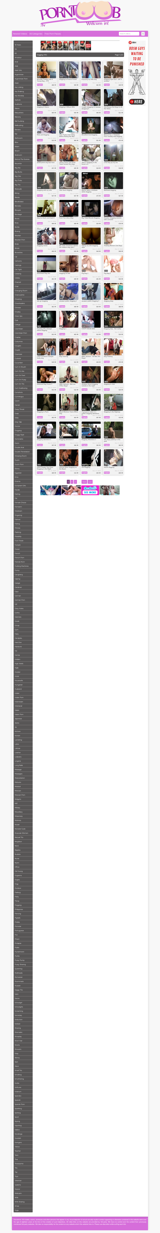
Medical (18, 786)
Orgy (17, 884)
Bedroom (18, 155)
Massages (18, 774)
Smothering (19, 1079)
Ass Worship (19, 96)
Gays (16, 592)
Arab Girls (18, 70)
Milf (16, 803)
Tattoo (17, 1147)
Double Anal (19, 447)
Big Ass (17, 168)
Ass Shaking (19, 91)
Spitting (18, 1113)
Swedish (18, 1138)
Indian (17, 693)
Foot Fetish (19, 541)
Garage (17, 583)
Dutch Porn (19, 464)
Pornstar (18, 926)
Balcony (18, 117)
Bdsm (17, 147)
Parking (18, 892)
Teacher (18, 1151)
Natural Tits (19, 837)
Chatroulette (19, 295)
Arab (16, 66)
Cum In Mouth (20, 367)
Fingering (18, 515)
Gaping (17, 579)
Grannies (18, 617)
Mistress (18, 820)
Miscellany (19, 812)
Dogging (18, 431)
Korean (17, 736)
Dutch (17, 460)
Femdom (18, 507)
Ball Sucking (19, 121)
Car (16, 257)
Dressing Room (21, 456)
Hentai (17, 655)
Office (17, 867)
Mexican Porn (20, 795)
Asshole (18, 100)
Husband (18, 689)
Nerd (17, 846)
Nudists (17, 854)
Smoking (18, 1075)
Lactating (18, 740)
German (18, 596)
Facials (17, 490)
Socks (17, 1083)
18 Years (18, 45)
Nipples (17, 850)
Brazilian (18, 236)
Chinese (18, 308)
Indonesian (19, 702)
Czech (17, 401)
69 (16, 53)
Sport (17, 1117)
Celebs (17, 278)
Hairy (17, 634)
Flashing (18, 532)
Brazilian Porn (20, 240)
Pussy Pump (19, 960)
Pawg (17, 901)
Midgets (18, 799)
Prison (17, 939)
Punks (17, 956)
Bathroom (19, 138)
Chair (17, 286)
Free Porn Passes (53, 34)
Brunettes (18, 253)
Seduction (18, 1020)
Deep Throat (19, 409)
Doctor (17, 426)
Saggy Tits (19, 990)
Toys (16, 1176)
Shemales (18, 1032)
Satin (17, 994)
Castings (18, 265)
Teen (16, 1155)
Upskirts (18, 1185)
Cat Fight (18, 269)
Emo (16, 477)
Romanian (19, 977)
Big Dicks (18, 180)
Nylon (17, 863)
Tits (16, 1168)
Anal (16, 62)
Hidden (17, 659)
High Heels (19, 664)
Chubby (18, 312)
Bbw (16, 142)
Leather (18, 753)
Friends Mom (20, 562)
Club (16, 320)
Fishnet (17, 519)
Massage (18, 770)
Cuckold (18, 358)
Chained (18, 282)
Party (17, 897)
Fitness (17, 528)
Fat (16, 498)
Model (17, 825)
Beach (17, 151)
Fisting (17, 524)
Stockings (18, 1134)
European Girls (20, 486)
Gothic (17, 613)
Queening (18, 969)
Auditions (18, 104)
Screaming (19, 1011)
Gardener (18, 587)
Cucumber (19, 363)
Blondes (18, 206)
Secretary (18, 1015)
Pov (16, 935)
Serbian (17, 1024)
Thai (16, 1159)
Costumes (19, 342)
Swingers (18, 1142)
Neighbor (18, 842)
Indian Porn (19, 697)
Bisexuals (18, 189)
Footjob (18, 545)
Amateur (18, 58)
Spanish (18, 1100)
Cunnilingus (19, 397)
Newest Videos (20, 34)
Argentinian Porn (21, 79)
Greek (17, 621)
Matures (18, 782)
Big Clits (18, 176)
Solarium (18, 1092)
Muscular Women (21, 833)
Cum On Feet (20, 375)
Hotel (17, 676)
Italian (17, 710)
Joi (16, 727)
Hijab (17, 668)
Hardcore (18, 647)
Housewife (19, 681)
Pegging (18, 905)
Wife (16, 1198)
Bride (17, 244)
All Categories (35, 34)
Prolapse (18, 943)
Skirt (16, 1062)
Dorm (17, 443)
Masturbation (20, 778)
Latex (17, 744)
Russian (18, 986)
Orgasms (18, 875)
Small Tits (18, 1070)
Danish (17, 405)
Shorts (17, 1045)
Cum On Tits (19, 384)
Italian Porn (19, 714)
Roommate (19, 981)
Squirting (18, 1126)
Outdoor (18, 888)
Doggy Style (19, 435)
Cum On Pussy (20, 380)
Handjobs (18, 638)
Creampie (18, 354)
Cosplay (18, 337)
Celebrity (18, 274)
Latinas (17, 748)
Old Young (19, 871)
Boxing (17, 231)
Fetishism (18, 511)
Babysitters (19, 113)
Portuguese (19, 931)
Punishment (19, 952)
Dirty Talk (18, 422)
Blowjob (18, 210)
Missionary (19, 816)
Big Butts (18, 172)
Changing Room (21, 291)
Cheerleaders (20, 303)
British (17, 248)
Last (90, 482)
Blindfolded (19, 202)
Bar (16, 134)
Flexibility (18, 536)
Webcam (18, 1193)
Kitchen (18, 731)
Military (17, 808)
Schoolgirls (19, 1007)
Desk (17, 414)
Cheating (18, 299)
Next (84, 482)
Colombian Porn (21, 333)
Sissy (16, 1053)
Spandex (18, 1096)
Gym (16, 630)
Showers (18, 1049)
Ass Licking (19, 87)
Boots (17, 219)
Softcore (18, 1087)
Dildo (17, 418)
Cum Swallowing (21, 388)
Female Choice (20, 503)
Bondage (18, 214)
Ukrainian (18, 1181)
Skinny (17, 1058)
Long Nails (19, 765)
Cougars (18, 346)
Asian (17, 83)
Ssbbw (17, 1130)
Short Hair (18, 1041)
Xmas (17, 1206)
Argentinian (19, 75)
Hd (16, 651)
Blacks (17, 197)
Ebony (17, 469)
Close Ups (18, 316)
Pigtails (17, 918)
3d (16, 49)
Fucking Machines (22, 566)
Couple (17, 350)
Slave (17, 1066)
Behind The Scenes (22, 159)
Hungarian (19, 685)
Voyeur (17, 1189)
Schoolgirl (18, 1003)
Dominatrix (19, 439)
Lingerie (18, 761)
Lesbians (18, 757)
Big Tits (17, 185)
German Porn (20, 600)
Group (17, 625)
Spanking (18, 1109)
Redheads (18, 973)
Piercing (18, 914)
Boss (16, 223)
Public (17, 948)
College (17, 325)
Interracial (18, 706)
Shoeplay (18, 1037)
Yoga (17, 1210)
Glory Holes (19, 608)
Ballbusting (19, 125)
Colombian (19, 329)
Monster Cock (20, 829)
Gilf (16, 604)
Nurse (17, 859)
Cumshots (19, 392)
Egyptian (18, 473)
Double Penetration (22, 452)
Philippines (19, 909)
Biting (17, 193)
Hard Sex (18, 642)
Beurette (18, 164)
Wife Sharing (19, 1202)
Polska (17, 922)
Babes (17, 108)
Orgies (17, 880)
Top (16, 1172)
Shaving (18, 1028)
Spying (17, 1121)
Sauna (17, 998)
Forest (17, 549)
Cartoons (18, 261)
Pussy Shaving (20, 964)
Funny (17, 570)
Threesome (19, 1164)
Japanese (18, 719)
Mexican (18, 791)
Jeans (17, 723)
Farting (17, 494)
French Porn (19, 558)
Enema (17, 481)
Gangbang (19, 575)
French (17, 553)
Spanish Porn (20, 1104)
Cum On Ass (19, 371)
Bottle (17, 227)
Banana (17, 130)
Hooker (17, 672)
